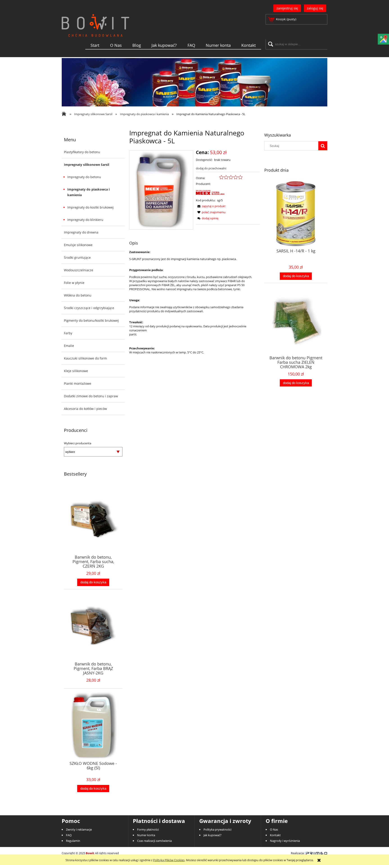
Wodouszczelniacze (78, 270)
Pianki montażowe (77, 383)
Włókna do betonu (77, 295)
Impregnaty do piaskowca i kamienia (88, 192)
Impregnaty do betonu (84, 177)
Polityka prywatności (217, 829)
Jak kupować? (213, 835)
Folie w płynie (74, 283)
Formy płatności (148, 829)
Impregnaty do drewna (81, 232)
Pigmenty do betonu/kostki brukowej (91, 320)
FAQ (69, 835)
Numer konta (146, 835)
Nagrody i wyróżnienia (285, 841)
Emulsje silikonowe (78, 245)
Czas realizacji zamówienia (154, 841)
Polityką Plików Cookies (169, 860)
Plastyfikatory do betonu (82, 152)
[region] (194, 82)
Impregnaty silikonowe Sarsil (86, 164)
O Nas (274, 829)
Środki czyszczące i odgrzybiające (89, 308)
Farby (68, 333)
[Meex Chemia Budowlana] (219, 192)
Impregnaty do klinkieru (85, 220)
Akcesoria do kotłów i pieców (85, 409)
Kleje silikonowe (76, 371)
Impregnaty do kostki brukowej (90, 207)
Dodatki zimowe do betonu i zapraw (91, 396)
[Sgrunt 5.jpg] (161, 190)
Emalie (69, 346)
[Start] (95, 33)
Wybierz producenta (77, 443)
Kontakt (275, 835)
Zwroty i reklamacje (79, 829)
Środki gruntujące (77, 257)
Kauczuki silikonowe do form (85, 358)
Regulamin (73, 841)
